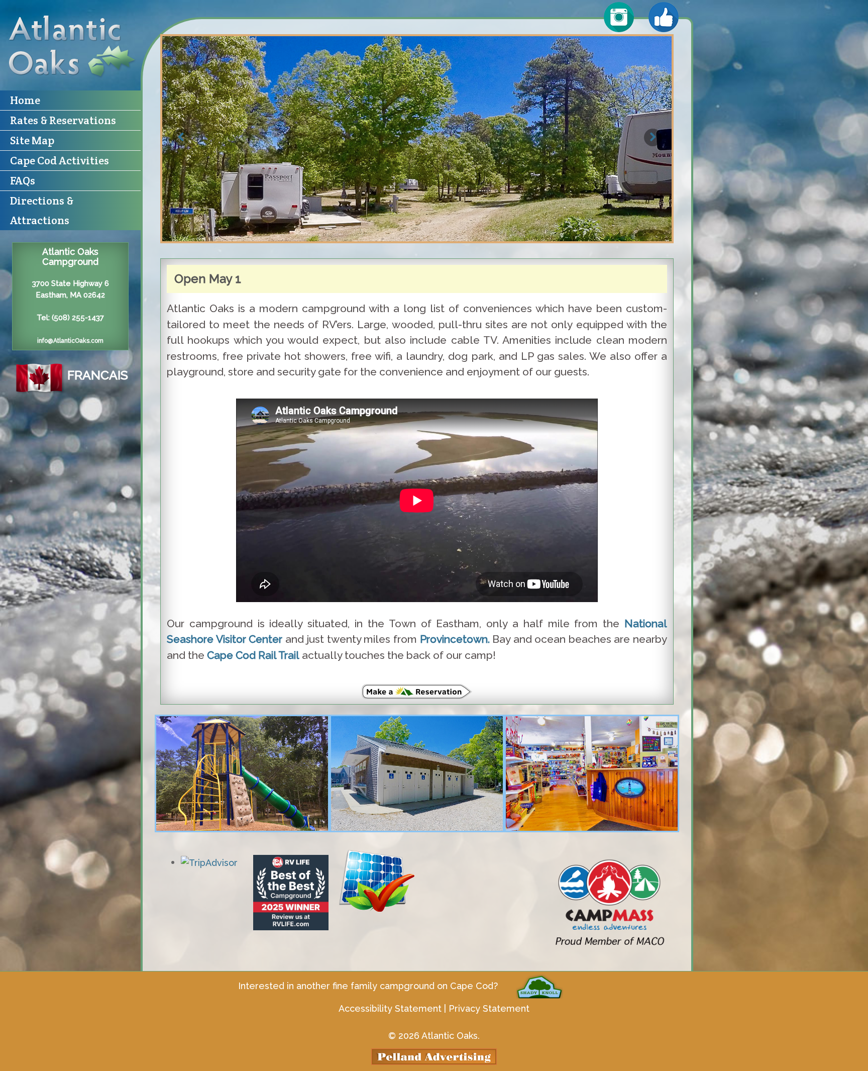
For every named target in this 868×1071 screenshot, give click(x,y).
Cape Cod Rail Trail (253, 655)
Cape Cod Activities (59, 160)
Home (25, 100)
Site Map (32, 140)
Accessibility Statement (390, 1008)
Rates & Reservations (63, 120)
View (242, 773)
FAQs (22, 180)
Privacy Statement (489, 1008)
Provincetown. (455, 639)
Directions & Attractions (41, 210)
